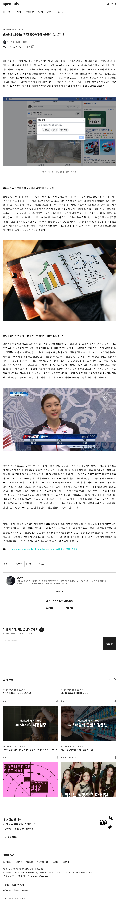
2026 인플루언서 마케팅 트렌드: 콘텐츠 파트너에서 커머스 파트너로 (30, 750)
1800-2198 (20, 876)
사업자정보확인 (32, 873)
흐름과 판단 (31, 12)
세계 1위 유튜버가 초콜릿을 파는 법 (75, 693)
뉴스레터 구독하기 (11, 837)
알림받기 (59, 592)
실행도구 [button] (50, 12)
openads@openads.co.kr (42, 876)
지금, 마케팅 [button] (17, 12)
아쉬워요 (69, 608)
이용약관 (6, 885)
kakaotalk (26, 890)
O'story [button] (60, 12)
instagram (7, 890)
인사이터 (41, 12)
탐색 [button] (8, 12)
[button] (112, 679)
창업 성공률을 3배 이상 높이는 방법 (17, 693)
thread (16, 890)
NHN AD (8, 854)
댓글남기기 (109, 644)
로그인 (113, 4)
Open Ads (11, 4)
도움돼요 (49, 608)
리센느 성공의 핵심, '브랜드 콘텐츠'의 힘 (77, 750)
